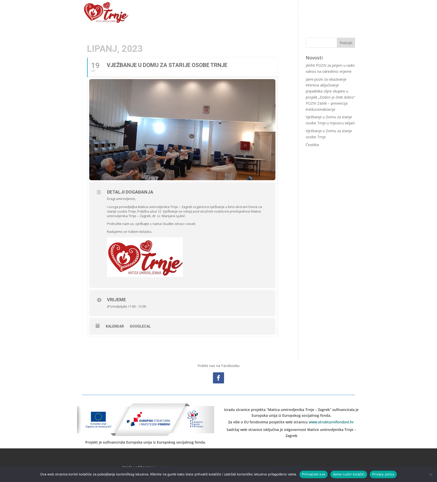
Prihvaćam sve (313, 474)
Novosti (257, 12)
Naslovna (235, 12)
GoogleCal (140, 326)
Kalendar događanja (289, 12)
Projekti (321, 12)
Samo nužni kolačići (349, 474)
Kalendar (115, 326)
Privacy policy (383, 474)
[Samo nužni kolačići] (430, 474)
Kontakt (347, 12)
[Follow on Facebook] (218, 377)
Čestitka (312, 144)
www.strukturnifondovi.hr (331, 422)
